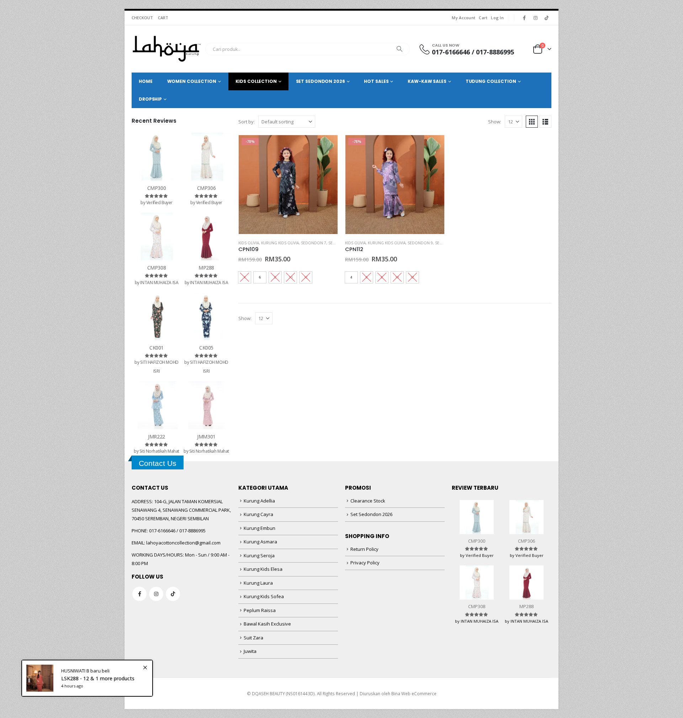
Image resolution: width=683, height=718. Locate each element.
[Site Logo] (167, 49)
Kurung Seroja (259, 555)
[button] (532, 122)
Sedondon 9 (420, 242)
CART (163, 17)
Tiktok (173, 594)
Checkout (142, 17)
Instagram (156, 594)
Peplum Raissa (260, 610)
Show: (494, 121)
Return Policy (364, 549)
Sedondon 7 (313, 242)
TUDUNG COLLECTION (491, 81)
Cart (483, 17)
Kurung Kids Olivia (280, 242)
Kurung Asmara (260, 541)
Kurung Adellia (259, 501)
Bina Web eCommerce (413, 693)
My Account (463, 17)
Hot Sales (376, 81)
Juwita (250, 651)
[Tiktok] (546, 17)
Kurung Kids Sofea (264, 596)
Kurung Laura (258, 583)
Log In (497, 17)
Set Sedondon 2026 (371, 514)
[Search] (399, 49)
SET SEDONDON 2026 (320, 81)
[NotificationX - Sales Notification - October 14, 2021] (87, 678)
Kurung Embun (259, 528)
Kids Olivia (248, 242)
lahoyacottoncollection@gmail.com (183, 542)
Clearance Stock (367, 501)
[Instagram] (535, 17)
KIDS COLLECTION (256, 81)
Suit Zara (253, 637)
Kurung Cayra (258, 514)
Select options (325, 146)
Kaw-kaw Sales (427, 81)
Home (146, 81)
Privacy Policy (365, 562)
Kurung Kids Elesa (263, 569)
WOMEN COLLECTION (191, 81)
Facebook (139, 594)
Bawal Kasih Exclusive (267, 624)
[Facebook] (524, 17)
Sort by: (246, 121)
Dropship (150, 99)
